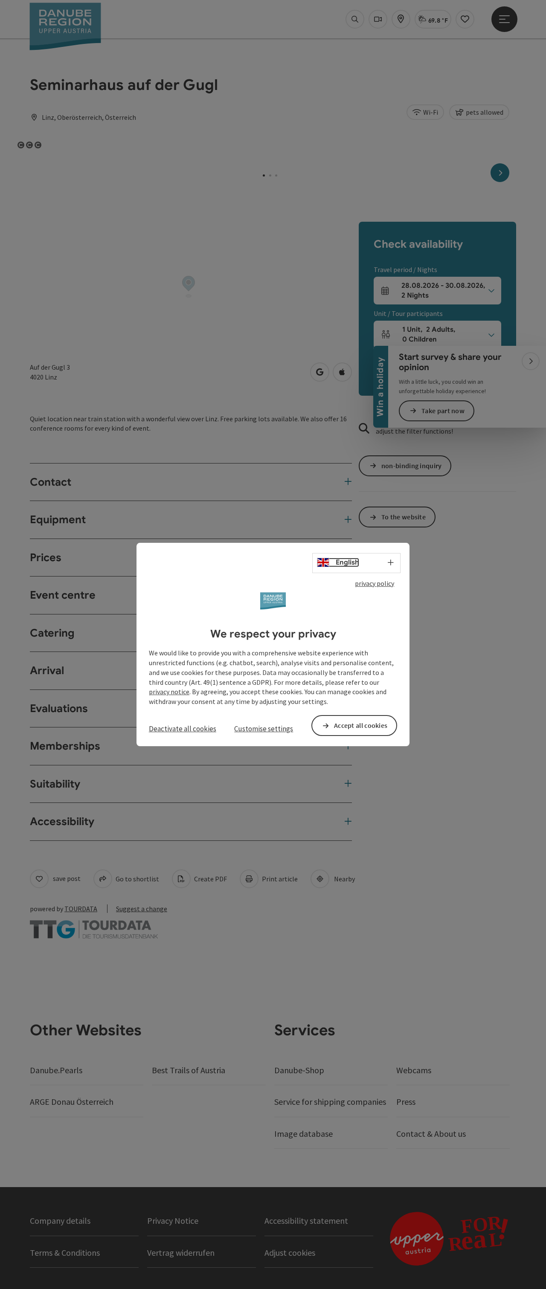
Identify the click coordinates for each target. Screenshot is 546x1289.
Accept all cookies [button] (360, 725)
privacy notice (169, 692)
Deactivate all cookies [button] (182, 728)
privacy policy (374, 583)
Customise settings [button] (263, 728)
